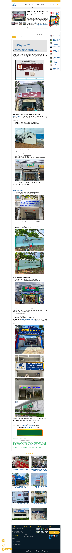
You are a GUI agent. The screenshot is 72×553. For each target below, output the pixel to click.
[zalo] (50, 538)
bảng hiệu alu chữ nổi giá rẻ (28, 425)
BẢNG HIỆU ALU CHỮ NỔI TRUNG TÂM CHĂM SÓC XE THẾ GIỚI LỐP (20, 487)
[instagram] (57, 536)
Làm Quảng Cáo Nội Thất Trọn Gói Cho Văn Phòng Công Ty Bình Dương (56, 51)
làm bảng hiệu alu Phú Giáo (34, 320)
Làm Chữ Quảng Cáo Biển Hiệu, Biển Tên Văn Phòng (56, 65)
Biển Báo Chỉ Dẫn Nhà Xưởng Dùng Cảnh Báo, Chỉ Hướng (56, 58)
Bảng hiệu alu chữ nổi (17, 116)
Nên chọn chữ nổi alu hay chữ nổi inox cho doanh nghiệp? (56, 36)
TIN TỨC (49, 4)
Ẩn (17, 41)
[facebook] (50, 536)
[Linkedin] (35, 34)
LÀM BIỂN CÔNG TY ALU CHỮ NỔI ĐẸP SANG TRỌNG (39, 504)
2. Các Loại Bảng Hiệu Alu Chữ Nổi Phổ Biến (22, 44)
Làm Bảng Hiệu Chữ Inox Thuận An (56, 69)
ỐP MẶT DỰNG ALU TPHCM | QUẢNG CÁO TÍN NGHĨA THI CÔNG (20, 504)
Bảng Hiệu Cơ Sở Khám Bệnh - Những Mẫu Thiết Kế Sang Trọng (56, 62)
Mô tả (14, 37)
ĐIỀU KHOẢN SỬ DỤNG (28, 536)
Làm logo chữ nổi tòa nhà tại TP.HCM (56, 47)
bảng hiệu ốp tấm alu (38, 22)
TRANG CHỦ (27, 4)
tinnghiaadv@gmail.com (26, 0)
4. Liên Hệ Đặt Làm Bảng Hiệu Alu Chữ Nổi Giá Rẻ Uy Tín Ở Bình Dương (27, 50)
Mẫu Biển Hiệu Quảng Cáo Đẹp (30, 427)
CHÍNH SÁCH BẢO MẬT (28, 528)
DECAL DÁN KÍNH (33, 444)
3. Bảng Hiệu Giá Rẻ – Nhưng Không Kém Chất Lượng (23, 49)
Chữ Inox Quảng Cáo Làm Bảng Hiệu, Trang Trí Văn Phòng (56, 54)
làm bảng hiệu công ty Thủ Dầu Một (28, 319)
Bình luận (19, 37)
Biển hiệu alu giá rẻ (27, 155)
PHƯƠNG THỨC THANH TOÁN (29, 534)
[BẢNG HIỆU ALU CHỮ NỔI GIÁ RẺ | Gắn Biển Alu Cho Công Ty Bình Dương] (19, 16)
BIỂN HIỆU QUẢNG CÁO (41, 4)
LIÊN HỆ (54, 4)
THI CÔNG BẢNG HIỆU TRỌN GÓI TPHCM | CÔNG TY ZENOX (39, 487)
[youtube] (54, 536)
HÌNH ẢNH (39, 526)
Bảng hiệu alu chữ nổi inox (20, 46)
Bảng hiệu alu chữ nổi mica (21, 45)
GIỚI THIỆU (33, 4)
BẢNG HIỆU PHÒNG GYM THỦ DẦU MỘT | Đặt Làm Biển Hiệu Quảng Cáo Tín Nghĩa (39, 470)
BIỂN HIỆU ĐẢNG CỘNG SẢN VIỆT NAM (20, 469)
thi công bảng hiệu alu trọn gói (41, 24)
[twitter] (52, 536)
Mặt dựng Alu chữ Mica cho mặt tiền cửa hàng (56, 40)
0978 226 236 (19, 0)
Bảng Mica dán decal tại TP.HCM (56, 44)
